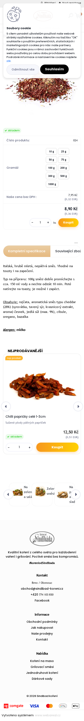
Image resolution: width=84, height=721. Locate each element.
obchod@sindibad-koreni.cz (42, 589)
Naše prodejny (42, 634)
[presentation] (6, 406)
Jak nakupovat (42, 628)
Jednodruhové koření (42, 673)
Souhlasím (54, 69)
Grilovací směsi (42, 667)
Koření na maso (42, 661)
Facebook (42, 600)
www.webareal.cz (48, 715)
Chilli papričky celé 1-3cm (26, 417)
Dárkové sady (42, 679)
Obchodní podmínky (42, 622)
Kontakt (42, 639)
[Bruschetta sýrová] (42, 87)
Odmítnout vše (23, 69)
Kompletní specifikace (26, 251)
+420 (42, 595)
